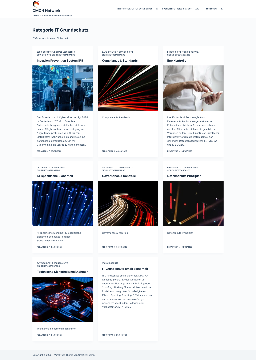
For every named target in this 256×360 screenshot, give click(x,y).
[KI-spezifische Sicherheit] (62, 203)
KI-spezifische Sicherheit (55, 176)
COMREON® (48, 52)
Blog (39, 52)
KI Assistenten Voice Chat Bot (177, 9)
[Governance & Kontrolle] (128, 203)
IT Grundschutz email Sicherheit (125, 269)
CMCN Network (46, 10)
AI (157, 9)
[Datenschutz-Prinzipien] (193, 203)
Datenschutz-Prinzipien (184, 176)
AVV (197, 9)
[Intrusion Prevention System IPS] (62, 88)
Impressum (211, 9)
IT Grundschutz (125, 52)
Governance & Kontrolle (119, 176)
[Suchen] (222, 9)
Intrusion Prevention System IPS (60, 60)
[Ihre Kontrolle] (193, 88)
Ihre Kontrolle (176, 60)
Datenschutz (109, 52)
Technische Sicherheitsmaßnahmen (62, 272)
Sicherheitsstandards (63, 55)
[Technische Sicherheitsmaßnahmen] (62, 299)
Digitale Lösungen (63, 52)
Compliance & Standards (120, 60)
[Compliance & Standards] (128, 88)
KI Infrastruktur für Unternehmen (134, 9)
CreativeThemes (87, 354)
